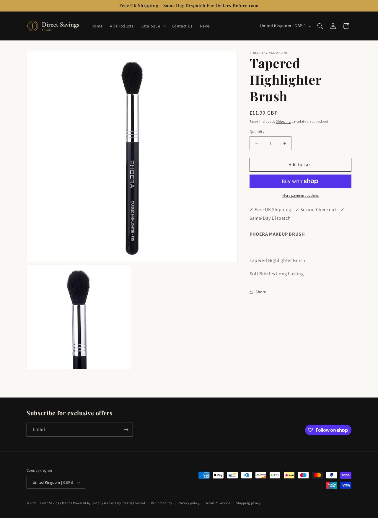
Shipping (283, 121)
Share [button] (260, 291)
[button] (152, 26)
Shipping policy (248, 503)
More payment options (300, 195)
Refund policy (161, 503)
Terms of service (218, 503)
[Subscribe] (126, 429)
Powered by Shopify (88, 503)
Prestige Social (133, 503)
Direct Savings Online (55, 503)
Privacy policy (189, 503)
